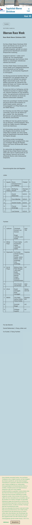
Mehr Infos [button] (26, 518)
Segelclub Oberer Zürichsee (14, 10)
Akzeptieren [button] (15, 522)
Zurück (6, 24)
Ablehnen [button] (6, 522)
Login (28, 11)
